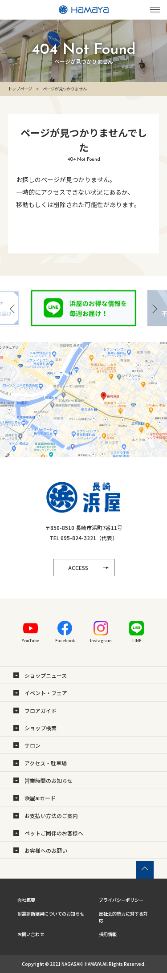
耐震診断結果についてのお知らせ (50, 913)
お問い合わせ (30, 934)
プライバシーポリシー (121, 899)
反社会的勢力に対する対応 (123, 917)
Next (154, 309)
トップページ (20, 89)
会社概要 (26, 899)
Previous (12, 309)
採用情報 (108, 934)
